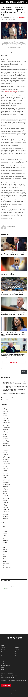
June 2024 (5, 454)
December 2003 (6, 511)
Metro (4, 547)
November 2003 (6, 512)
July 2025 (5, 431)
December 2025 (6, 422)
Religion (4, 556)
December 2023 (6, 457)
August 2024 (5, 450)
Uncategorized (6, 563)
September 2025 (6, 427)
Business (5, 531)
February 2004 (6, 507)
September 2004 (6, 498)
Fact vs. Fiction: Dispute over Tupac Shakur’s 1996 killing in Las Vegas (13, 273)
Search (2, 368)
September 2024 (6, 448)
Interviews (5, 542)
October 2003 (6, 514)
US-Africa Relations (7, 567)
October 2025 (6, 425)
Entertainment (6, 537)
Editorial (4, 535)
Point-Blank (5, 553)
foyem (21, 690)
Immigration (5, 540)
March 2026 (5, 416)
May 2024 (5, 456)
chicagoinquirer (8, 17)
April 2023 (5, 472)
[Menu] (2, 2)
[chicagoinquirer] (14, 2)
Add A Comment (14, 362)
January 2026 (6, 420)
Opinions (5, 551)
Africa (4, 526)
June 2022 (5, 489)
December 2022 (6, 479)
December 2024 (6, 443)
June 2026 (5, 411)
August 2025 (5, 429)
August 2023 (5, 464)
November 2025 (6, 424)
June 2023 (5, 468)
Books (4, 529)
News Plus (5, 549)
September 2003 (6, 516)
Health (4, 538)
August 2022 (5, 486)
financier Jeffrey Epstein (11, 91)
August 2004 (5, 500)
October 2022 (6, 482)
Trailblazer (5, 561)
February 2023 (6, 475)
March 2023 (5, 473)
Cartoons (5, 533)
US (3, 565)
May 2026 (5, 413)
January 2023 (6, 477)
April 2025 (5, 436)
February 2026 (6, 418)
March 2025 (5, 438)
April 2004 (5, 505)
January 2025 (6, 441)
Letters (4, 545)
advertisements (6, 675)
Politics (4, 554)
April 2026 (5, 415)
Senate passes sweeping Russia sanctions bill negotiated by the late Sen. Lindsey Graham (13, 313)
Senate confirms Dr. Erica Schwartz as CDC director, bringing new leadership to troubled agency (13, 334)
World (4, 569)
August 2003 (5, 518)
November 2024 (6, 445)
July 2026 (5, 409)
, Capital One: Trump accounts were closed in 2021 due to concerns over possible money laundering (13, 356)
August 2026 (5, 408)
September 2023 (6, 463)
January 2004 (6, 509)
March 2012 (5, 495)
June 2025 (5, 432)
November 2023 (6, 459)
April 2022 (5, 493)
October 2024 (6, 447)
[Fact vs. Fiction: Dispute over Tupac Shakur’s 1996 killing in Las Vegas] (14, 264)
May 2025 (5, 434)
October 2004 (6, 496)
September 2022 (6, 484)
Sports (4, 558)
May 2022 (5, 491)
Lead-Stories (22, 17)
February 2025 (6, 440)
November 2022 (6, 480)
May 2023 (5, 470)
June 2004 (5, 502)
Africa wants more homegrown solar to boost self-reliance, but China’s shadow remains (13, 293)
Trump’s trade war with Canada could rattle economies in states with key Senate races (12, 253)
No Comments (5, 19)
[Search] (26, 2)
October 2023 (6, 461)
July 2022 (5, 488)
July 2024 (5, 452)
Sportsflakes (5, 560)
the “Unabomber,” (18, 60)
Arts (4, 528)
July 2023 (5, 466)
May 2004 (5, 504)
